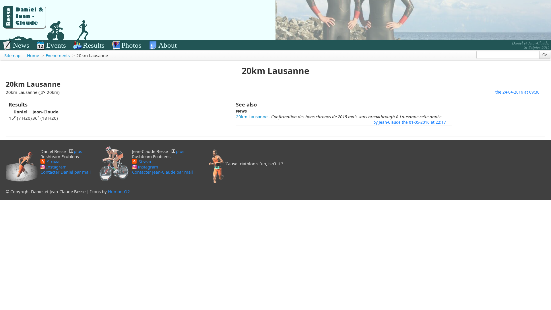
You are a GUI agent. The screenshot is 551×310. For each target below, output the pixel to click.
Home (33, 55)
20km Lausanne (251, 116)
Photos (131, 45)
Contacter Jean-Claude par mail (162, 172)
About (167, 45)
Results (93, 45)
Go (544, 54)
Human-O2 (119, 191)
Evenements (58, 55)
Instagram (56, 167)
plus (78, 151)
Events (56, 45)
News (21, 45)
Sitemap (12, 55)
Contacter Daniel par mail (65, 172)
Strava (52, 161)
